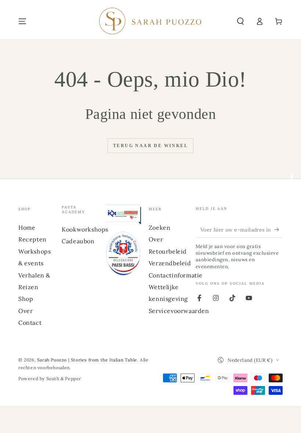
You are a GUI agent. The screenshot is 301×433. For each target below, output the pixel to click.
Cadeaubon (78, 241)
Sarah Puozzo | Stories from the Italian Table (87, 360)
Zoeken (160, 227)
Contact (29, 322)
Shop (25, 298)
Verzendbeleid (170, 263)
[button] (240, 21)
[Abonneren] (278, 229)
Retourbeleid (168, 251)
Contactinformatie (176, 275)
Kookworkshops (85, 229)
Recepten (32, 239)
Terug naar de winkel (150, 145)
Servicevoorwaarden (179, 310)
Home (26, 227)
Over (25, 310)
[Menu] (22, 21)
